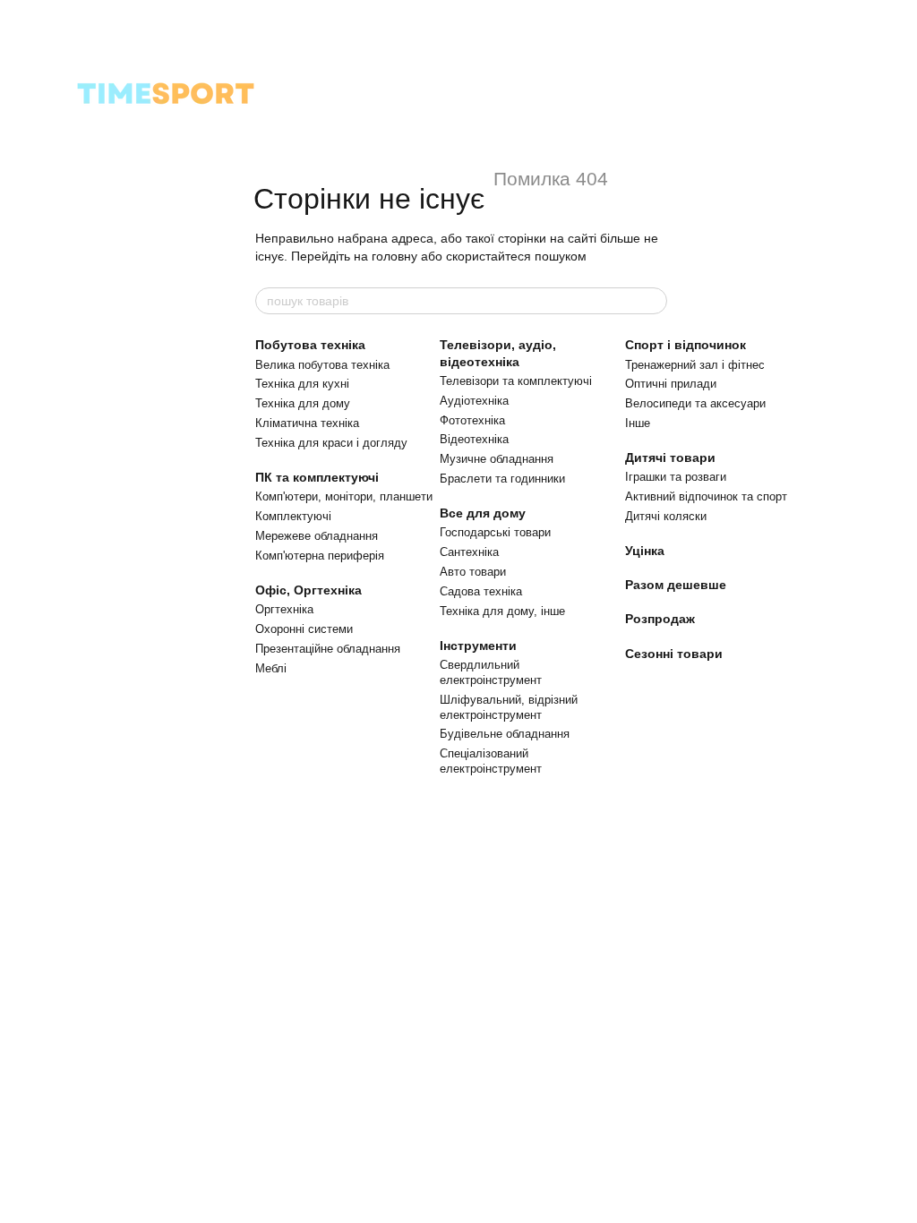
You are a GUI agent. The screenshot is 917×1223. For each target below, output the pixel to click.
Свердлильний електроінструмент (491, 672)
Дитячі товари (670, 457)
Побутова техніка (310, 345)
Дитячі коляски (666, 516)
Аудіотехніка (474, 400)
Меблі (271, 668)
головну (394, 256)
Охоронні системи (304, 629)
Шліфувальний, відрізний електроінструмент (509, 707)
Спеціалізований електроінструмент (491, 761)
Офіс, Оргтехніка (308, 590)
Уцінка (644, 550)
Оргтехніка (284, 609)
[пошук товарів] (652, 300)
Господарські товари (495, 532)
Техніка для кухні (302, 383)
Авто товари (473, 571)
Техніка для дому (302, 403)
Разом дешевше (675, 584)
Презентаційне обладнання (327, 648)
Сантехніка (469, 552)
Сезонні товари (674, 653)
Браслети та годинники (502, 478)
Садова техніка (481, 591)
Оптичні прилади (670, 383)
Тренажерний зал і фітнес (695, 365)
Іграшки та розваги (675, 476)
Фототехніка (472, 420)
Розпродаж (660, 619)
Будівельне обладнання (505, 733)
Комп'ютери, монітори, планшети (344, 496)
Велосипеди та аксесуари (695, 403)
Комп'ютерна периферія (319, 555)
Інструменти (478, 645)
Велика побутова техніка (322, 365)
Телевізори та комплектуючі (516, 381)
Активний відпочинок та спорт (706, 496)
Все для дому (483, 513)
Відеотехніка (474, 439)
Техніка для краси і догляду (331, 442)
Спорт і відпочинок (685, 345)
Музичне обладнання (496, 459)
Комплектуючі (293, 516)
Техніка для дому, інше (502, 611)
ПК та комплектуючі (317, 477)
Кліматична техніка (307, 423)
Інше (637, 423)
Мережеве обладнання (316, 536)
